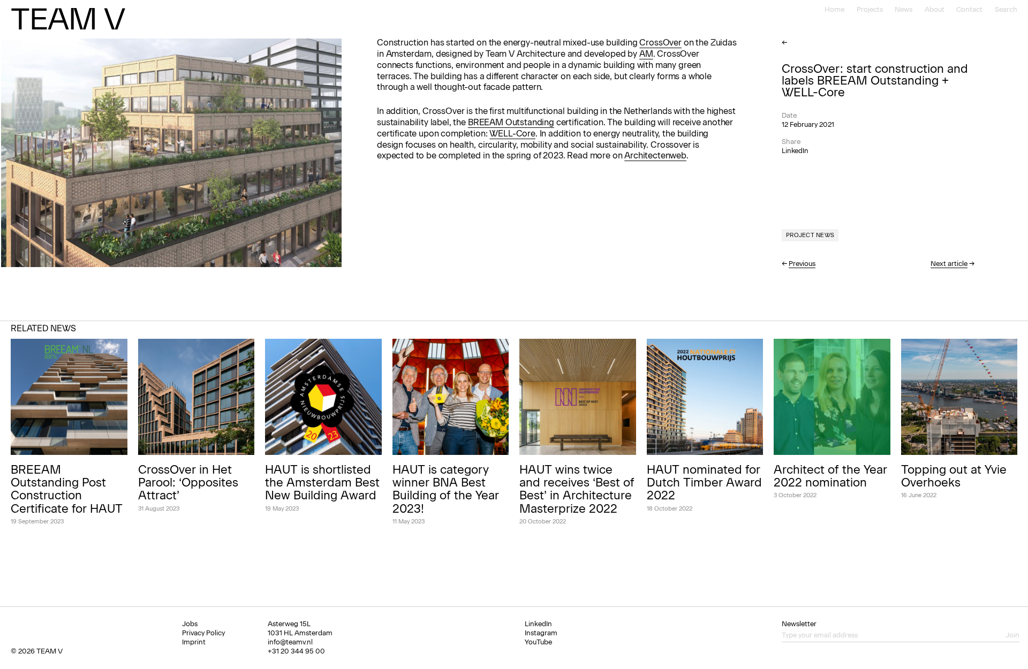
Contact (969, 9)
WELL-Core (512, 133)
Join (1012, 635)
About (934, 9)
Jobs (190, 624)
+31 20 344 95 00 (296, 651)
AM (646, 54)
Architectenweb (655, 155)
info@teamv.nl (290, 642)
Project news (810, 235)
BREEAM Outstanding (511, 122)
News (903, 9)
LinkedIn (795, 151)
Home (834, 9)
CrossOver (660, 42)
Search (1006, 9)
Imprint (194, 642)
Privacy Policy (203, 633)
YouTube (538, 642)
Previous (802, 264)
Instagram (541, 633)
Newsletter (799, 624)
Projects (870, 9)
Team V (68, 19)
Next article (949, 264)
